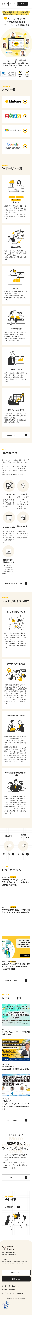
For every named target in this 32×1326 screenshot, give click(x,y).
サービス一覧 (6, 1286)
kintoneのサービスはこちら (13, 583)
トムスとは (8, 1177)
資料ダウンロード (13, 3)
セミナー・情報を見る (12, 1120)
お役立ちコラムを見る (12, 980)
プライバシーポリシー (8, 1293)
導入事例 (4, 1289)
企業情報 (12, 1289)
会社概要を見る (10, 1207)
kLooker (20, 1293)
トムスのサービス (10, 435)
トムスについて (17, 1286)
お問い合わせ (23, 3)
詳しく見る (6, 854)
